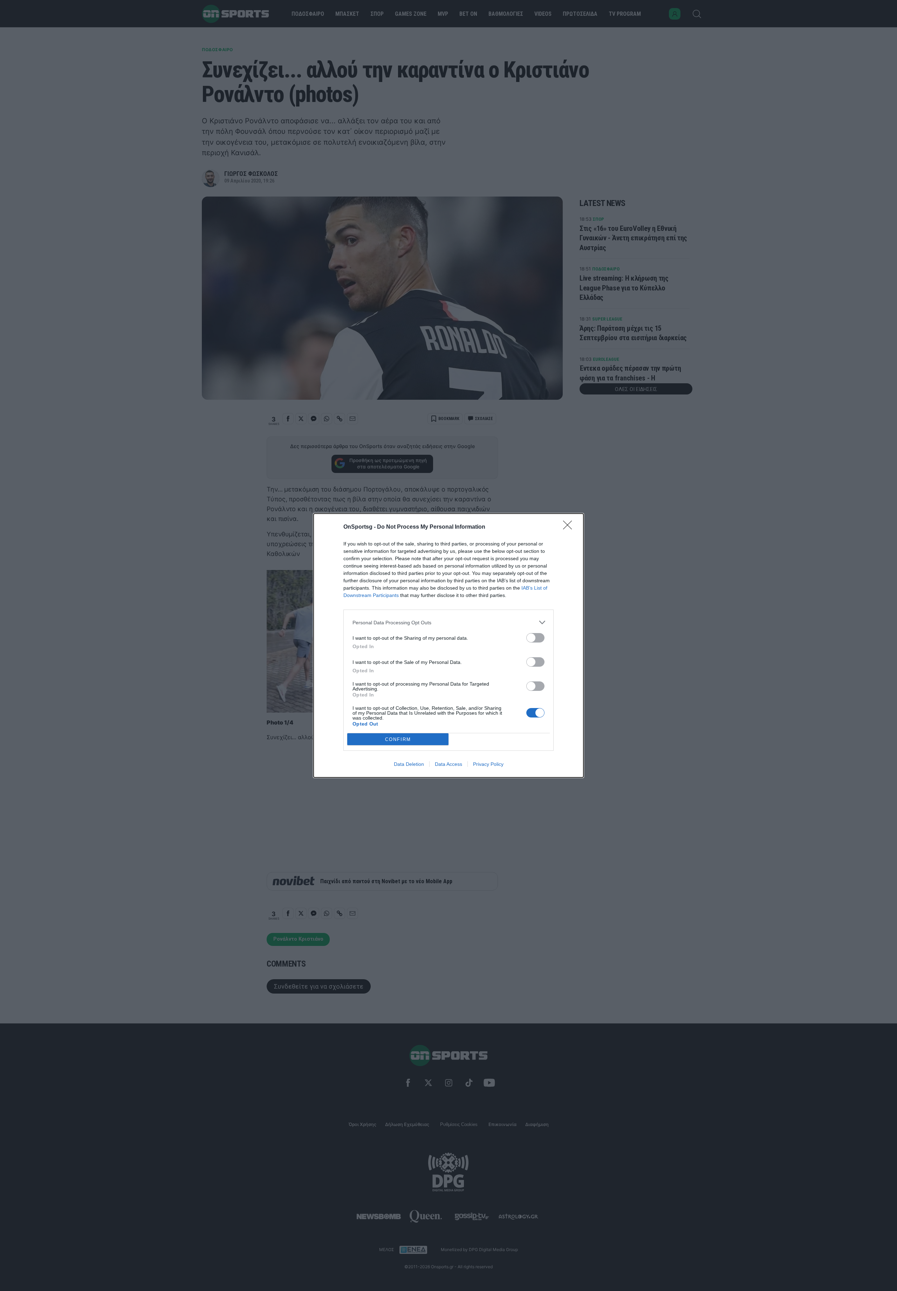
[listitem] (448, 622)
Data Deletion (409, 764)
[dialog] (448, 645)
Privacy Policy (488, 764)
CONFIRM (398, 739)
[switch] (535, 638)
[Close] (569, 527)
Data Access (448, 764)
